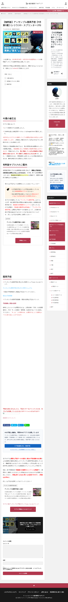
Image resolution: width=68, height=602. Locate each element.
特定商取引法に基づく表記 (57, 592)
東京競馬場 (55, 300)
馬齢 (52, 260)
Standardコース (55, 211)
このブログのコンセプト (10, 592)
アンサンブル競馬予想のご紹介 (16, 222)
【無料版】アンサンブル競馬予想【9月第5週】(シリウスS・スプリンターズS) (40, 13)
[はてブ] (21, 425)
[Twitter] (14, 425)
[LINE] (27, 425)
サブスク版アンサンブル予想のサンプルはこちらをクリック (21, 504)
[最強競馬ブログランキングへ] (11, 415)
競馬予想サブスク (6, 7)
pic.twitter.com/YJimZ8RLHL (56, 151)
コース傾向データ (55, 290)
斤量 (52, 265)
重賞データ (54, 282)
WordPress (48, 597)
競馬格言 (53, 256)
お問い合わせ (44, 592)
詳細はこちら (22, 240)
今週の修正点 (9, 78)
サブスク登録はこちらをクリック (23, 509)
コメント (6, 543)
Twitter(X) (15, 68)
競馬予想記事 (18, 13)
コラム (53, 7)
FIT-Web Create (33, 597)
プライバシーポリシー (33, 592)
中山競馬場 (55, 297)
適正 (52, 269)
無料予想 (41, 7)
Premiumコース (55, 207)
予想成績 (47, 7)
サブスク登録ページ (56, 220)
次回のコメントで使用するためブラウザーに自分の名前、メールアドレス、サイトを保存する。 (22, 569)
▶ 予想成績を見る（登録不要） (23, 446)
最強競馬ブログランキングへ (9, 418)
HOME (4, 13)
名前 (4, 560)
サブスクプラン (33, 7)
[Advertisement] (23, 100)
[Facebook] (6, 425)
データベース (60, 7)
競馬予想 (10, 13)
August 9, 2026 (53, 154)
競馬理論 (53, 252)
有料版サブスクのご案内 (12, 81)
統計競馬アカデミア (39, 595)
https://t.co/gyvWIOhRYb (55, 145)
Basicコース (54, 216)
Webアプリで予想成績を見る (20, 7)
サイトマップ (22, 592)
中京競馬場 (55, 302)
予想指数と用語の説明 (9, 303)
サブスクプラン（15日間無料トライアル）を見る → (23, 449)
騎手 (52, 273)
